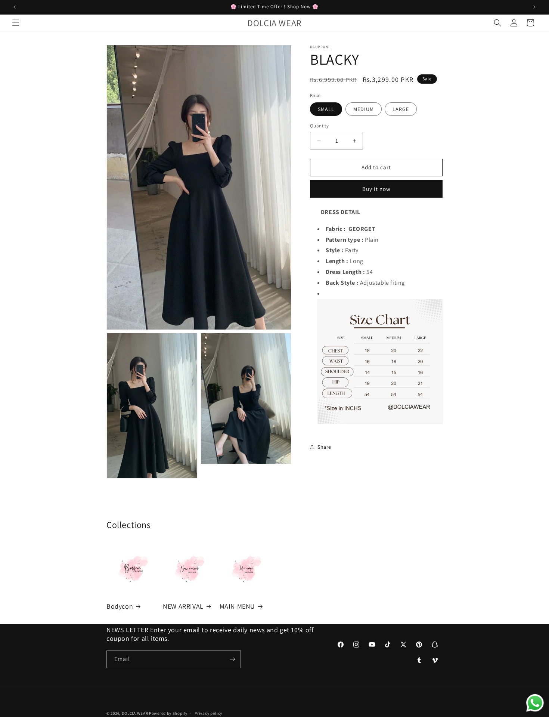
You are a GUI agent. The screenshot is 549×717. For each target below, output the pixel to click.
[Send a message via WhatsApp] (535, 703)
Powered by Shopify (168, 713)
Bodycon (119, 606)
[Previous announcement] (14, 7)
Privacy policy (208, 713)
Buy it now (376, 188)
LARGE (401, 109)
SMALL (326, 109)
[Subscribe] (232, 659)
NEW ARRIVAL (183, 606)
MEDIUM (363, 109)
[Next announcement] (534, 7)
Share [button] (324, 447)
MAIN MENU (237, 606)
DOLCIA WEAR (135, 713)
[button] (15, 23)
